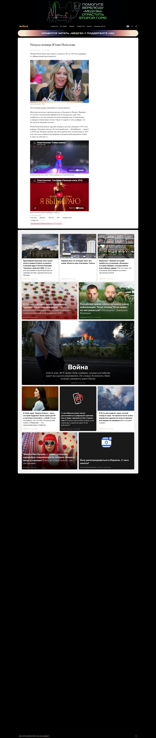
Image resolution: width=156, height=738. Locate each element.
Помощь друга (99, 26)
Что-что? (42, 220)
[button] (59, 81)
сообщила (82, 54)
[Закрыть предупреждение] (136, 736)
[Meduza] (24, 26)
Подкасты (81, 26)
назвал (44, 108)
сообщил (78, 120)
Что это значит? (43, 736)
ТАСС (48, 50)
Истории (63, 26)
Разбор (72, 26)
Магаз (89, 26)
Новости (54, 26)
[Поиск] (132, 26)
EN (136, 26)
